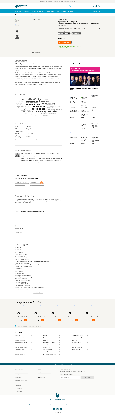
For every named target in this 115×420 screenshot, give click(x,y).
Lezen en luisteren (19, 383)
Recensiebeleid (18, 388)
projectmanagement (77, 337)
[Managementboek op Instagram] (61, 409)
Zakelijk (40, 369)
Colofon (43, 404)
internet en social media (21, 351)
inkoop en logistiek (19, 349)
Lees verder (23, 163)
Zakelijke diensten (42, 372)
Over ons (17, 372)
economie (17, 344)
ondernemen (46, 347)
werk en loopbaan (76, 349)
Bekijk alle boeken (19, 232)
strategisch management (78, 344)
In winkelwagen (65, 42)
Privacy (49, 404)
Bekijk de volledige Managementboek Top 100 (30, 326)
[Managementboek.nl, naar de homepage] (21, 7)
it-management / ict (20, 354)
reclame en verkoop (76, 342)
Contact (17, 374)
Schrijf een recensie (21, 182)
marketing (45, 340)
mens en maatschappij (49, 342)
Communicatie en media (27, 14)
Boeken (19, 14)
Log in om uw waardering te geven (37, 185)
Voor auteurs (18, 385)
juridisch (45, 335)
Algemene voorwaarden (33, 404)
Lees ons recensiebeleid (20, 185)
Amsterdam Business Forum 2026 (83, 70)
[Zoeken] (70, 6)
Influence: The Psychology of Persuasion (84, 139)
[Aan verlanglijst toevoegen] (72, 42)
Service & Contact (90, 404)
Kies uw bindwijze (62, 31)
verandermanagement (77, 347)
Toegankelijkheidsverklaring (77, 404)
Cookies (55, 404)
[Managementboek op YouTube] (57, 409)
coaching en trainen (20, 340)
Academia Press (29, 133)
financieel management (21, 347)
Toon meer (38, 292)
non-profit (45, 344)
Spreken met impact (38, 14)
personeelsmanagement (49, 354)
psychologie (74, 340)
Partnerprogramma (19, 391)
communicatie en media (21, 342)
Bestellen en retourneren (21, 380)
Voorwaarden (18, 377)
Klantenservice (19, 369)
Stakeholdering (73, 137)
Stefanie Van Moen (62, 19)
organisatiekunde (47, 349)
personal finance (47, 351)
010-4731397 (97, 11)
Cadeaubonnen (41, 377)
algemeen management (21, 337)
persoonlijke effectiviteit (77, 335)
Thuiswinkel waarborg (21, 404)
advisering (17, 335)
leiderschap (46, 337)
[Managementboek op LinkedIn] (54, 409)
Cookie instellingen (64, 404)
